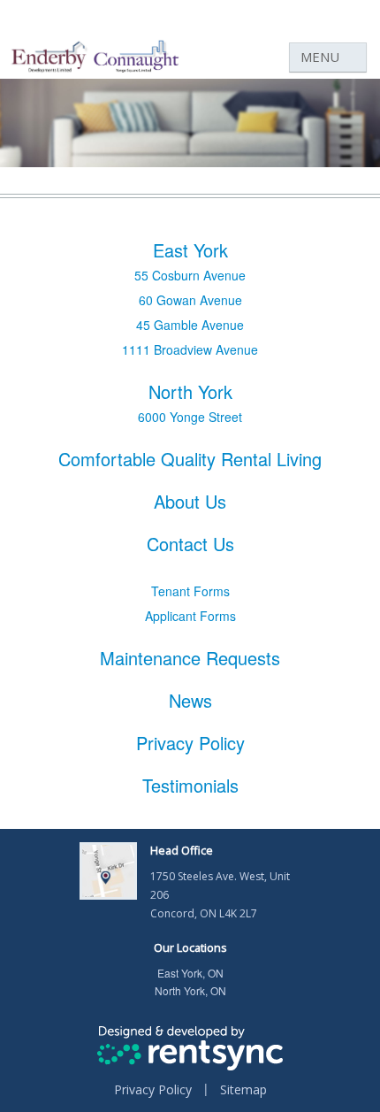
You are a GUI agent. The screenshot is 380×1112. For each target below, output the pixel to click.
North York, (190, 990)
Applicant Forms (190, 616)
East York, (190, 972)
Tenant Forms (190, 591)
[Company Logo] (95, 87)
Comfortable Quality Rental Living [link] (190, 459)
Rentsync (190, 1048)
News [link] (190, 701)
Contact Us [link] (190, 544)
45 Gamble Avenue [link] (190, 325)
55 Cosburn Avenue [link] (190, 275)
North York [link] (190, 392)
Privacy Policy (153, 1089)
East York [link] (190, 250)
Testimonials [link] (190, 786)
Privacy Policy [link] (190, 743)
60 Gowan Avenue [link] (190, 300)
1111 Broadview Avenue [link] (190, 349)
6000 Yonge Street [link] (190, 417)
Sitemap (243, 1089)
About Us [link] (190, 502)
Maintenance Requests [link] (190, 658)
